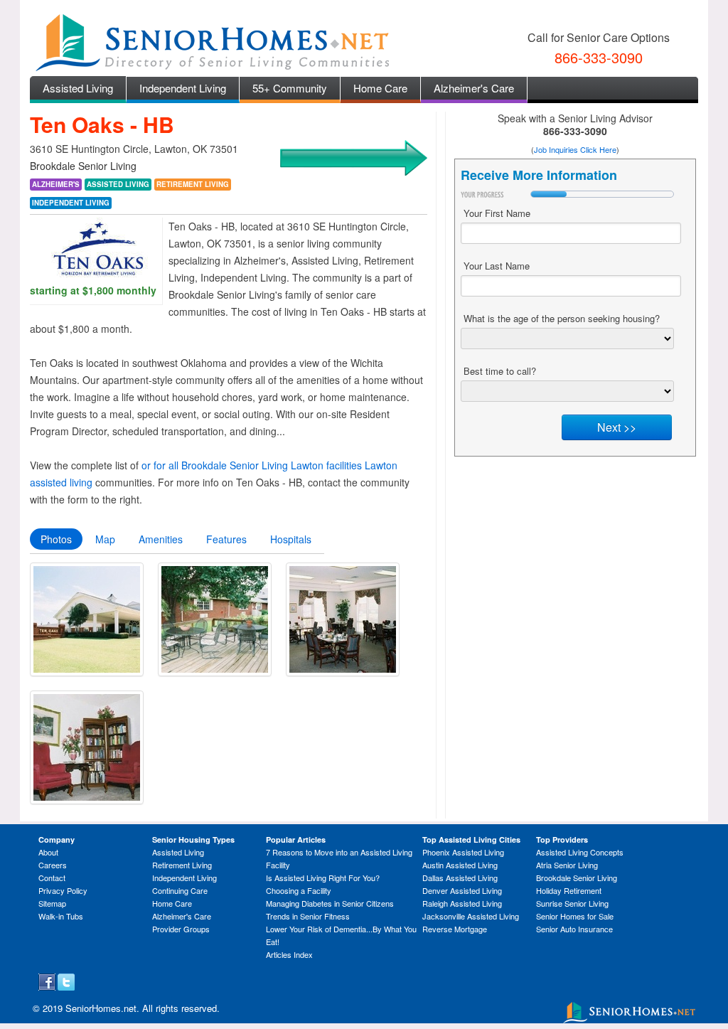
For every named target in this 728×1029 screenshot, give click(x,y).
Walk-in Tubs (60, 916)
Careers (52, 864)
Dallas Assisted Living (460, 877)
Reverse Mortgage (454, 928)
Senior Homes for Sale (575, 916)
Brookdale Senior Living (576, 877)
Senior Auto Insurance (574, 928)
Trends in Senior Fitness (308, 916)
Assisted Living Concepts (579, 852)
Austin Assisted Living (460, 864)
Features (226, 539)
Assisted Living (78, 87)
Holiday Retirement (568, 890)
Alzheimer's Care (474, 87)
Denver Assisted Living (462, 890)
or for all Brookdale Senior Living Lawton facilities (251, 465)
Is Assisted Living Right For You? (323, 877)
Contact (51, 877)
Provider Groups (181, 928)
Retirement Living (182, 864)
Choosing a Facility (298, 890)
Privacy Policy (62, 890)
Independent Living (182, 87)
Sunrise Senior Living (572, 903)
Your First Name (497, 213)
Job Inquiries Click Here (575, 149)
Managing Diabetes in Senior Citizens (330, 903)
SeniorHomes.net (100, 1008)
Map (105, 539)
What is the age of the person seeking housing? (562, 318)
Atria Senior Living (567, 864)
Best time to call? (500, 371)
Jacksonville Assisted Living (470, 916)
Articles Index (289, 954)
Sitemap (52, 903)
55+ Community (289, 87)
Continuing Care (180, 890)
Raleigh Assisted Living (462, 903)
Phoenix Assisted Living (463, 852)
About (48, 852)
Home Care (380, 87)
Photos (56, 539)
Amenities (161, 539)
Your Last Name (497, 265)
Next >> (616, 427)
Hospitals (290, 539)
